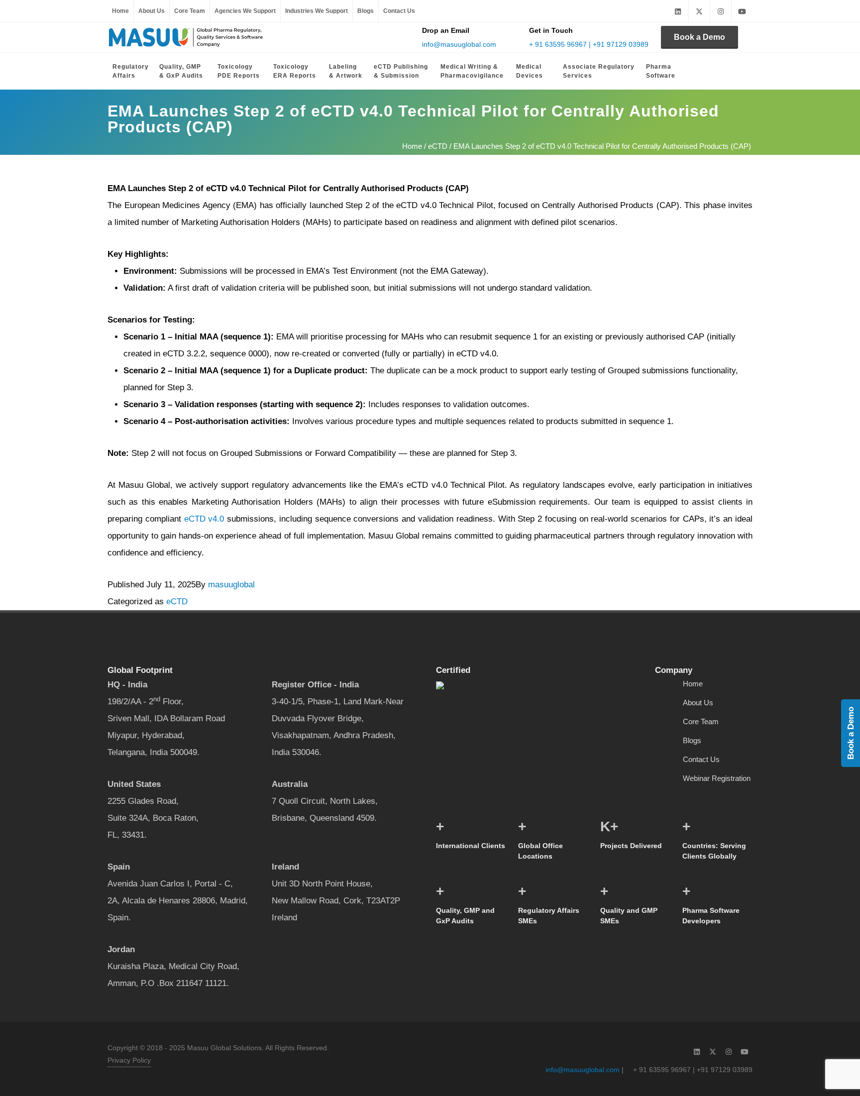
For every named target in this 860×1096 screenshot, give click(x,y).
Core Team (189, 10)
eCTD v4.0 (204, 519)
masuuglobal (231, 584)
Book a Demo (699, 37)
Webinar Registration (717, 778)
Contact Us (399, 10)
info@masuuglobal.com (459, 44)
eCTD (437, 146)
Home (120, 10)
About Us (151, 10)
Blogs (365, 10)
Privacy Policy (129, 1060)
